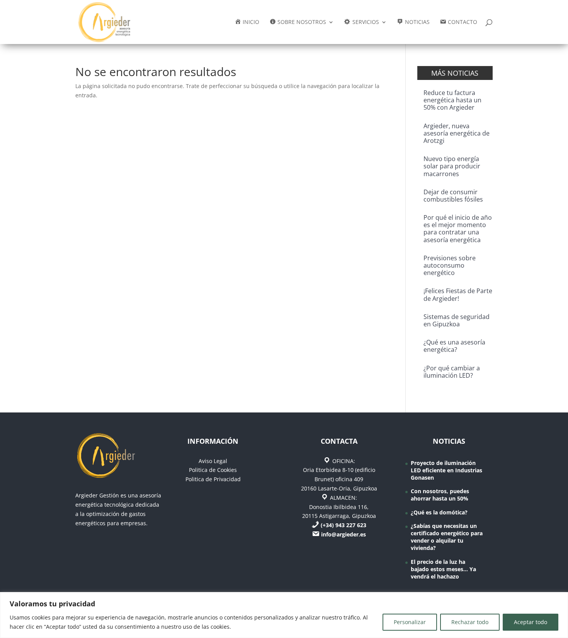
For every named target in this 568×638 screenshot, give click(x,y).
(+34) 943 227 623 (343, 525)
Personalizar (410, 622)
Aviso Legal (213, 461)
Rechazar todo (469, 622)
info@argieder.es (343, 534)
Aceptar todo (530, 622)
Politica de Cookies (213, 469)
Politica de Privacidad (213, 479)
